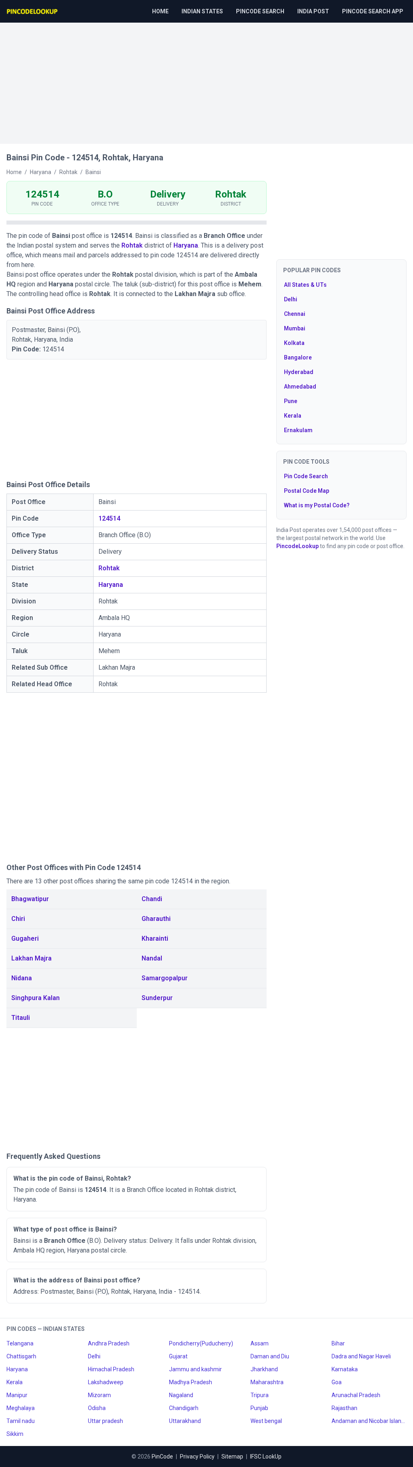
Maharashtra (267, 1382)
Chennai (294, 314)
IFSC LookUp (266, 1456)
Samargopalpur (165, 978)
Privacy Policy (197, 1456)
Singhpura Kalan (35, 998)
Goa (337, 1382)
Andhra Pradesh (108, 1343)
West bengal (266, 1421)
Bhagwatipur (30, 899)
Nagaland (181, 1395)
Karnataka (345, 1369)
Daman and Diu (269, 1356)
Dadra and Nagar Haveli (361, 1356)
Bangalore (298, 357)
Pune (290, 401)
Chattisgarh (21, 1356)
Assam (259, 1343)
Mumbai (294, 328)
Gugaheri (25, 938)
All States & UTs (305, 285)
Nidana (21, 978)
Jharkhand (264, 1369)
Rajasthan (344, 1408)
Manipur (16, 1395)
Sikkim (14, 1434)
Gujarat (178, 1356)
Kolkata (294, 343)
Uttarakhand (185, 1421)
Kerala (292, 415)
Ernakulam (298, 430)
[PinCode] (32, 11)
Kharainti (155, 938)
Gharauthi (156, 919)
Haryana (185, 245)
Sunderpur (157, 998)
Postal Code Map (306, 491)
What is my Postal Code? (317, 505)
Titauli (20, 1017)
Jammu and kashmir (195, 1369)
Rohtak (132, 245)
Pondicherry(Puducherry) (201, 1343)
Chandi (152, 899)
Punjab (259, 1408)
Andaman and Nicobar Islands (369, 1421)
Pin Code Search (306, 476)
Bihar (338, 1343)
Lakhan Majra (31, 958)
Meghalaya (20, 1408)
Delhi (290, 299)
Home (160, 11)
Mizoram (99, 1395)
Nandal (152, 958)
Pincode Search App (372, 11)
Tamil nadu (20, 1421)
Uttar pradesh (105, 1421)
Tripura (259, 1395)
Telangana (19, 1343)
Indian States (202, 11)
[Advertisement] (206, 79)
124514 (109, 518)
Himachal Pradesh (111, 1369)
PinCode (162, 1456)
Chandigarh (183, 1408)
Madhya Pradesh (190, 1382)
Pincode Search (260, 11)
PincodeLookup (297, 546)
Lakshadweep (105, 1382)
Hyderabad (298, 372)
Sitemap (232, 1456)
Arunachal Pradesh (356, 1395)
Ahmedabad (300, 386)
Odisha (97, 1408)
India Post (313, 11)
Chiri (18, 919)
